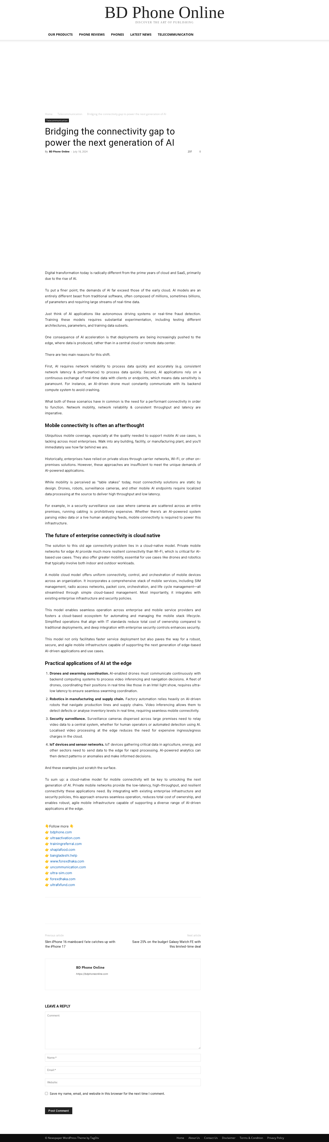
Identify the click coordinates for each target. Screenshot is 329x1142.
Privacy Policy (275, 1138)
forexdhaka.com (62, 879)
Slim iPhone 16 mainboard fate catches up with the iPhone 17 (80, 944)
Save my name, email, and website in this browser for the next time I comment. (107, 1093)
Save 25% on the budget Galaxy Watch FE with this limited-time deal (166, 944)
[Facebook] (49, 161)
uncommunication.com (68, 867)
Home (49, 114)
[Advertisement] (164, 78)
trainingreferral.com (66, 844)
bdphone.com (61, 832)
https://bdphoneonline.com (92, 973)
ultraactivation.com (65, 838)
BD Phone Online (59, 151)
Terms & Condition (251, 1138)
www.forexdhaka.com (67, 861)
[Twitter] (59, 161)
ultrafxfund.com (62, 885)
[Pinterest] (70, 161)
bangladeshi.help (63, 855)
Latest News (141, 34)
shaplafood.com (62, 849)
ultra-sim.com (61, 873)
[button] (278, 35)
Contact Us (211, 1138)
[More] (91, 161)
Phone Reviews (92, 34)
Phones (117, 34)
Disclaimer (228, 1138)
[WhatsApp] (80, 161)
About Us (194, 1138)
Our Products (60, 34)
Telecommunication (175, 34)
